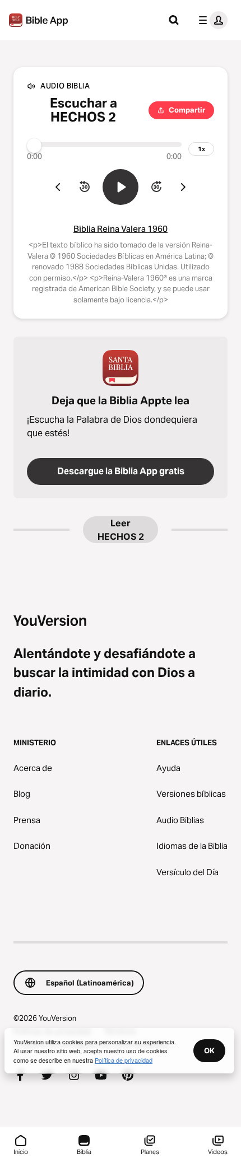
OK (209, 1050)
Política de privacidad (123, 1059)
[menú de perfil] (210, 20)
